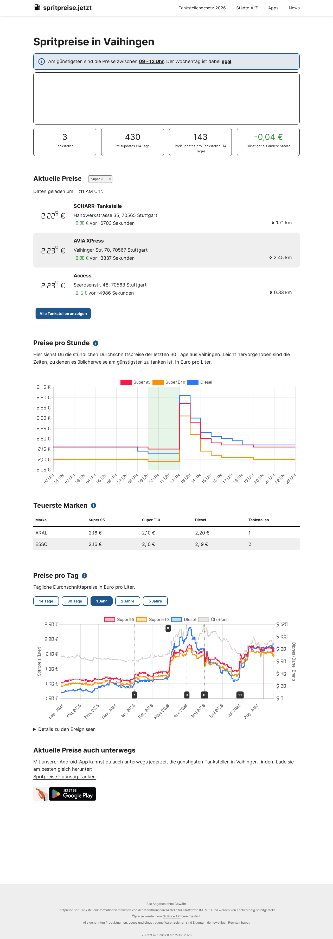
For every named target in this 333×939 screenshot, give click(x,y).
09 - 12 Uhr (151, 61)
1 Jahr (101, 601)
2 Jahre (128, 601)
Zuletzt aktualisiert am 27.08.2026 (166, 935)
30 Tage (74, 601)
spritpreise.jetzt (67, 7)
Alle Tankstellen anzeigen (63, 313)
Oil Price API (172, 916)
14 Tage (46, 601)
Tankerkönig (246, 910)
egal (226, 61)
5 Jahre (155, 601)
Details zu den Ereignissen (67, 729)
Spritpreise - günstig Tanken (64, 776)
